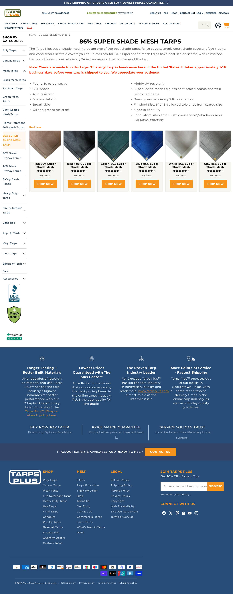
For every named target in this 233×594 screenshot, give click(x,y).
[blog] (183, 515)
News (80, 532)
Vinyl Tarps (94, 24)
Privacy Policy (120, 496)
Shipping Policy (121, 485)
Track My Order (87, 490)
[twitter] (170, 513)
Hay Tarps (49, 506)
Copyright (118, 501)
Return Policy (120, 480)
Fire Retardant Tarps (71, 24)
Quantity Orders (54, 537)
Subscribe (215, 486)
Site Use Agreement (124, 511)
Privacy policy (86, 583)
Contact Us (84, 511)
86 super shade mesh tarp (54, 34)
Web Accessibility (123, 506)
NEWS (174, 13)
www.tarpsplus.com (153, 391)
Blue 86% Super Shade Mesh (147, 165)
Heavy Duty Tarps (55, 501)
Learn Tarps (85, 522)
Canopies (110, 24)
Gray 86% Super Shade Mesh (215, 165)
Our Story (83, 506)
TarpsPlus (28, 583)
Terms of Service (122, 516)
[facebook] (164, 513)
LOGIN (199, 13)
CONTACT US (187, 13)
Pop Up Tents (127, 24)
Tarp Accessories (149, 24)
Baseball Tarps (53, 527)
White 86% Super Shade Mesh (181, 165)
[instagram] (196, 513)
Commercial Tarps (89, 516)
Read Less (35, 127)
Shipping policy (128, 583)
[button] (11, 24)
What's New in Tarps (91, 527)
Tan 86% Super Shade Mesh (45, 165)
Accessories (51, 532)
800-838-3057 (62, 13)
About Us (83, 501)
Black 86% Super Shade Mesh (79, 165)
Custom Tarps (52, 543)
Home (33, 34)
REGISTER (211, 13)
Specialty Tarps (14, 28)
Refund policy (68, 583)
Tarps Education (88, 485)
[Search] (207, 25)
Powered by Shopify (45, 583)
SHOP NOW (45, 184)
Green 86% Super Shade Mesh (113, 165)
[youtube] (189, 513)
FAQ (166, 13)
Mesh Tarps (48, 24)
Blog (80, 496)
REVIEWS (224, 13)
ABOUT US (155, 13)
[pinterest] (177, 513)
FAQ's (81, 480)
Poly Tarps (11, 24)
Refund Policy (120, 490)
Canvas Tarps (29, 24)
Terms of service (107, 583)
